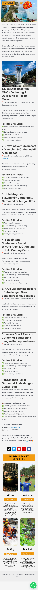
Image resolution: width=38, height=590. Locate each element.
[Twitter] (14, 449)
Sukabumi (5, 158)
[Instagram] (24, 449)
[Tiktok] (9, 449)
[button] (33, 585)
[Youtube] (19, 449)
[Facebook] (29, 449)
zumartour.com (16, 427)
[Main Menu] (34, 4)
